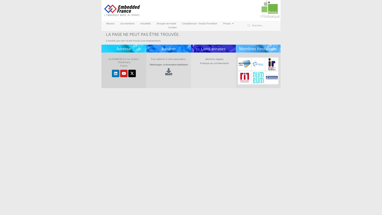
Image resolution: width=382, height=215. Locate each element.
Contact (172, 27)
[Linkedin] (115, 73)
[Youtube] (124, 73)
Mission (110, 23)
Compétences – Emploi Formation (199, 23)
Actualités (145, 23)
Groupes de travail (166, 23)
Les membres (127, 23)
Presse (227, 23)
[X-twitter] (132, 73)
